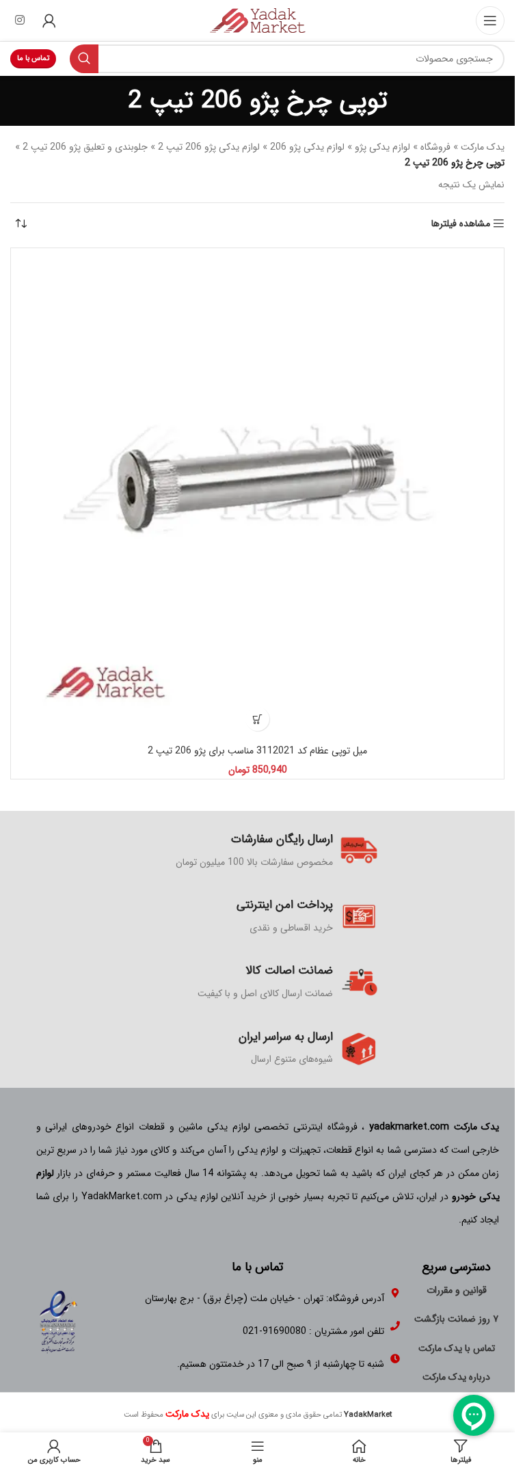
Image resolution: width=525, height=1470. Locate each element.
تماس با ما (33, 58)
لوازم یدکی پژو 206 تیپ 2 (209, 147)
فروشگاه (435, 147)
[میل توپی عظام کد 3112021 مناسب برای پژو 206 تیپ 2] (257, 495)
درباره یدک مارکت (456, 1377)
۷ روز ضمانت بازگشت (456, 1318)
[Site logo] (258, 19)
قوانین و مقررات (457, 1290)
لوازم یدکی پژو (382, 147)
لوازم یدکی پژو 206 (307, 147)
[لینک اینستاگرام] (19, 20)
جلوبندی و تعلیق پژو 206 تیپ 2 (85, 147)
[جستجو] (84, 58)
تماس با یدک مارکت (456, 1348)
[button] (257, 719)
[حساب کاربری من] (49, 20)
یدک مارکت (482, 147)
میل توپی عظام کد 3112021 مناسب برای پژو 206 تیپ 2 (257, 750)
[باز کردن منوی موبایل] (490, 20)
